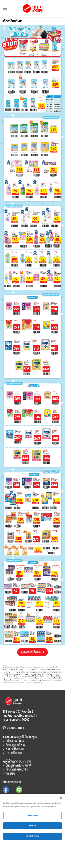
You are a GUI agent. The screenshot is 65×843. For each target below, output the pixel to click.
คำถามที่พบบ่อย (14, 752)
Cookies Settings (32, 815)
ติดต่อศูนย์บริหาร (15, 744)
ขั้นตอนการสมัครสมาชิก (19, 765)
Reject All (32, 825)
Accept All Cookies (32, 836)
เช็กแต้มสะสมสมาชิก (17, 769)
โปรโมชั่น (10, 773)
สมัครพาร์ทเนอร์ (15, 740)
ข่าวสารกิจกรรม (15, 748)
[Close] (61, 798)
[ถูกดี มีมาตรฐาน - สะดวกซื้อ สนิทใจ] (32, 8)
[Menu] (5, 8)
